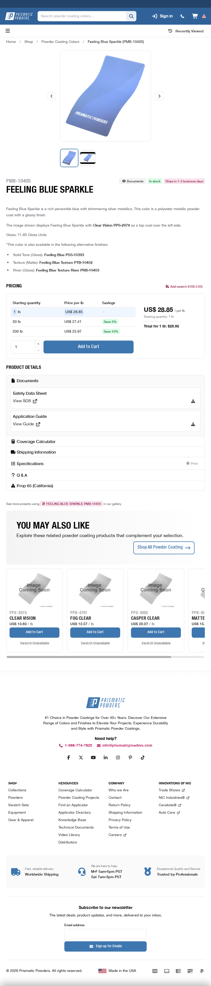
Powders (15, 798)
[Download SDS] (193, 401)
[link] (116, 41)
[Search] (131, 16)
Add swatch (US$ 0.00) (186, 286)
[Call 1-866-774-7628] (182, 16)
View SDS (22, 401)
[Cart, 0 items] (199, 16)
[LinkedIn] (105, 757)
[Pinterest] (130, 757)
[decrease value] (38, 350)
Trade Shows (169, 790)
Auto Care (167, 812)
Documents (135, 181)
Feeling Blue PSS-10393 (64, 254)
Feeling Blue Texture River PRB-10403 (67, 270)
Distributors (67, 842)
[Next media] (159, 96)
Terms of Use (119, 827)
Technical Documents (76, 827)
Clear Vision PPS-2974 (111, 225)
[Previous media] (52, 96)
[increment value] (38, 344)
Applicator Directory (74, 812)
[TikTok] (142, 757)
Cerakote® (168, 805)
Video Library (69, 835)
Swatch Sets (18, 805)
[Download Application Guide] (193, 424)
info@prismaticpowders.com (127, 745)
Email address (74, 925)
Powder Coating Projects (78, 798)
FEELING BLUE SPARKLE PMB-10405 (73, 504)
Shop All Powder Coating (160, 547)
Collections (17, 790)
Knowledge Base (72, 820)
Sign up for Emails (109, 946)
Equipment (17, 812)
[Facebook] (68, 757)
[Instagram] (118, 757)
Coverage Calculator (75, 790)
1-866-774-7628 (78, 745)
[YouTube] (93, 757)
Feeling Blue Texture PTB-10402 (66, 262)
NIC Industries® (172, 798)
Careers (115, 835)
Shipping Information (125, 812)
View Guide (23, 424)
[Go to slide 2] (88, 158)
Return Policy (119, 805)
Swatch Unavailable (34, 643)
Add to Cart (88, 347)
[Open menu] (7, 30)
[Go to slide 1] (69, 158)
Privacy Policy (120, 820)
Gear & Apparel (20, 820)
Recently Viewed (189, 30)
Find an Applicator (73, 805)
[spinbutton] (26, 347)
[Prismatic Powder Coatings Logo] (19, 16)
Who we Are (119, 790)
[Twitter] (81, 757)
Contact (115, 798)
